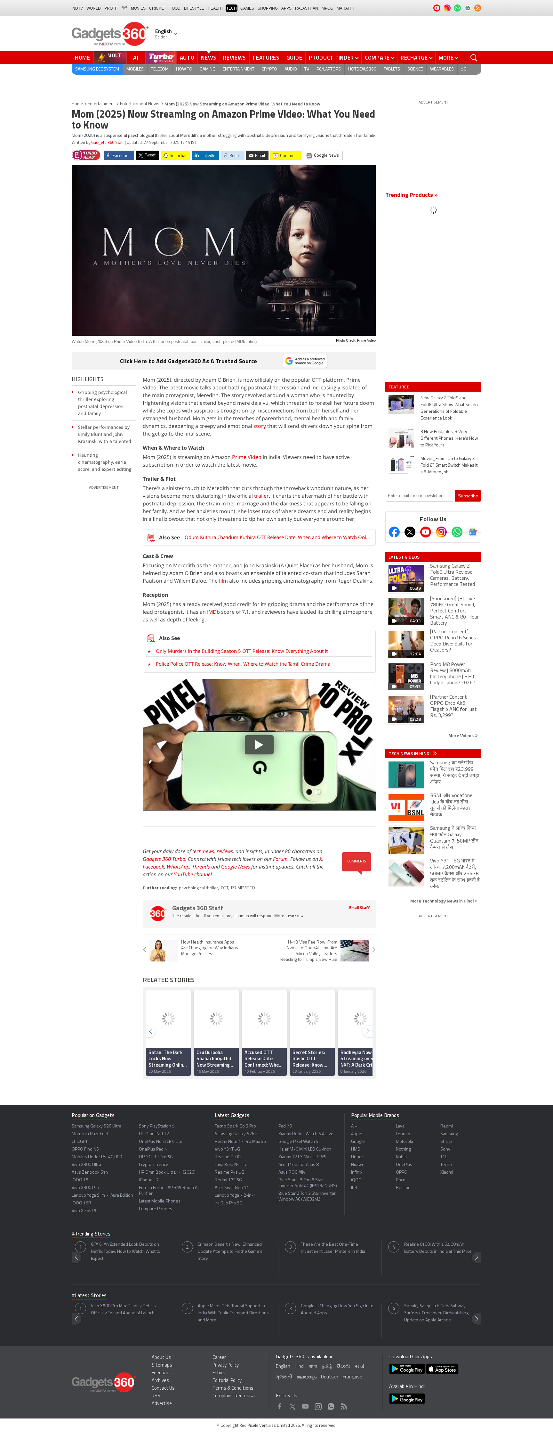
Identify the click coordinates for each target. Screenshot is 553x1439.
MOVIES (138, 8)
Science (415, 69)
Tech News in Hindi (410, 753)
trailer (261, 495)
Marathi (345, 8)
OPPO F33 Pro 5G (156, 1157)
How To (184, 69)
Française (352, 1377)
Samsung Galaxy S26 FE (237, 1134)
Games (247, 8)
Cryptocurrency (153, 1164)
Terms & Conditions (232, 1388)
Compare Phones (155, 1209)
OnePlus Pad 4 (153, 1149)
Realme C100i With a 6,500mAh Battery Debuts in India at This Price (438, 1248)
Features (266, 58)
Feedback (161, 1373)
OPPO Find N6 (85, 1149)
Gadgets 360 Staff (107, 143)
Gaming (207, 69)
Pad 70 (285, 1126)
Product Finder (331, 58)
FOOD (175, 8)
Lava (400, 1126)
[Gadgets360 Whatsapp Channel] (457, 532)
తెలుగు (343, 1366)
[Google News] (472, 532)
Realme (403, 1187)
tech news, (204, 851)
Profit (111, 8)
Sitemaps (162, 1365)
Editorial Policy (227, 1380)
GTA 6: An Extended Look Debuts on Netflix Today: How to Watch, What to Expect (125, 1251)
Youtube (305, 1405)
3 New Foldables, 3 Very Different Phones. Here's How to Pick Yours (449, 438)
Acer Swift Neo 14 (232, 1187)
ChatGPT (80, 1141)
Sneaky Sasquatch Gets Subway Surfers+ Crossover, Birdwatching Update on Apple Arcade (436, 1313)
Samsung (449, 1134)
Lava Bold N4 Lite (231, 1164)
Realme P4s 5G (229, 1172)
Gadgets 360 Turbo (164, 858)
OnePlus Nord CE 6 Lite (160, 1141)
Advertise (162, 1404)
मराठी (359, 1366)
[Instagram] (441, 532)
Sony (445, 1149)
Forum (280, 858)
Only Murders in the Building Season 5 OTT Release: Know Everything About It (242, 651)
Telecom (160, 69)
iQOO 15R (81, 1203)
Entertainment (238, 69)
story (259, 425)
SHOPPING (268, 8)
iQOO (356, 1180)
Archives (160, 1380)
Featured (400, 387)
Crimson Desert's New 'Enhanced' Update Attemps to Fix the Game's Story (230, 1251)
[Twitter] (410, 532)
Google (358, 1141)
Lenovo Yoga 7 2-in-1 (235, 1195)
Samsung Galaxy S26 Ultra (96, 1126)
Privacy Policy (225, 1365)
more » (295, 916)
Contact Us (163, 1388)
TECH (231, 8)
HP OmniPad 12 (154, 1134)
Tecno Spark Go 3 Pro (235, 1126)
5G (464, 69)
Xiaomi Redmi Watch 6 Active (305, 1134)
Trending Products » (411, 195)
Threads (201, 866)
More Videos (461, 735)
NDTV (77, 8)
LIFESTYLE (194, 8)
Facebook (153, 866)
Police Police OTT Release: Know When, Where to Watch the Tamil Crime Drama (243, 664)
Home (82, 58)
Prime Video (246, 457)
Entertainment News (139, 104)
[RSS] (477, 8)
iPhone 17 (149, 1180)
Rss (343, 1405)
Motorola (404, 1141)
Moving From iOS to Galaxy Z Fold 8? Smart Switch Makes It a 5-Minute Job (449, 465)
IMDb (213, 611)
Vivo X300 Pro (85, 1187)
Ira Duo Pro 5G (228, 1203)
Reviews (234, 58)
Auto (187, 58)
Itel (354, 1187)
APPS (286, 8)
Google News (235, 866)
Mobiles (135, 69)
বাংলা (313, 1366)
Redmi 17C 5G (228, 1180)
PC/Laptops (329, 69)
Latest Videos (404, 557)
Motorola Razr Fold (90, 1134)
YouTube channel (193, 874)
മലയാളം (307, 1377)
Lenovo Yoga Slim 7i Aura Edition (102, 1195)
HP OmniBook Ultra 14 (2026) (167, 1172)
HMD (355, 1149)
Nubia (401, 1157)
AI (136, 58)
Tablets (392, 69)
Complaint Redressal (233, 1396)
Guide (294, 58)
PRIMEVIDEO (243, 888)
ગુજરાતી (284, 1377)
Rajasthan (306, 8)
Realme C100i (228, 1157)
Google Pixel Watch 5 (298, 1141)
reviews (225, 851)
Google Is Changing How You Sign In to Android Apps (337, 1310)
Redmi (446, 1126)
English (283, 1366)
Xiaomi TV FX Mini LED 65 (302, 1157)
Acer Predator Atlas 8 (298, 1164)
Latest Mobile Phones (159, 1201)
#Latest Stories (89, 1295)
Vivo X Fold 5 (84, 1211)
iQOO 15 (80, 1180)
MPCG (327, 8)
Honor (357, 1157)
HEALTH (215, 8)
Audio (291, 69)
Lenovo (403, 1134)
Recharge (414, 58)
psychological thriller (198, 888)
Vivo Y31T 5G (227, 1149)
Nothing (403, 1149)
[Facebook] (394, 532)
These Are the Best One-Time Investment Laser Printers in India (333, 1248)
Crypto (269, 69)
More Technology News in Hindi (442, 900)
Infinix (356, 1172)
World (93, 8)
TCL (443, 1157)
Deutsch (329, 1377)
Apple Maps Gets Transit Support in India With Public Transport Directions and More (233, 1313)
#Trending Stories (91, 1234)
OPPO (401, 1172)
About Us (161, 1357)
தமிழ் (327, 1366)
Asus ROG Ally (291, 1172)
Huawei (358, 1164)
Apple (356, 1134)
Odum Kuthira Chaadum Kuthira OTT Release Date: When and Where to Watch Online (277, 537)
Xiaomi (446, 1172)
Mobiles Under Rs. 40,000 (97, 1157)
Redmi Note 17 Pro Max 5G (240, 1141)
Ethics (218, 1373)
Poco (400, 1180)
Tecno (446, 1164)
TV (306, 69)
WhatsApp (178, 866)
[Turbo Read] (86, 155)
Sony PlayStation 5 (157, 1126)
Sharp (446, 1141)
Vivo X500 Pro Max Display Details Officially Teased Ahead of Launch (123, 1310)
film (223, 580)
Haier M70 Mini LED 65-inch (304, 1149)
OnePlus (404, 1164)
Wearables (442, 69)
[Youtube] (425, 532)
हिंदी (124, 8)
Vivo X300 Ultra (86, 1164)
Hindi (300, 1366)
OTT (224, 888)
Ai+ (354, 1126)
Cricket (157, 8)
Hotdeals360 (362, 69)
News (208, 58)
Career (219, 1357)
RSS (156, 1396)
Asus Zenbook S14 (90, 1172)
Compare (377, 58)
